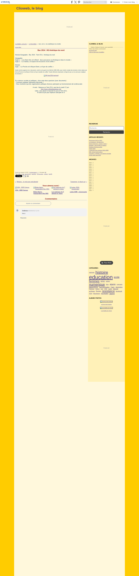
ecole (116, 277)
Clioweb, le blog (21, 44)
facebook (119, 291)
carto (110, 289)
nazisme (91, 272)
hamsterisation (104, 287)
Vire (107, 284)
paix (102, 289)
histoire (101, 272)
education (101, 277)
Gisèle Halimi (92, 148)
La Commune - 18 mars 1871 (96, 142)
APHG (103, 281)
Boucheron (96, 293)
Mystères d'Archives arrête (95, 147)
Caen (112, 287)
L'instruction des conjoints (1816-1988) (98, 150)
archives (92, 291)
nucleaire (104, 294)
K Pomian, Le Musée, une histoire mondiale (100, 153)
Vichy (90, 293)
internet (115, 289)
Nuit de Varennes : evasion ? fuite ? (98, 143)
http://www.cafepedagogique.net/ (51, 89)
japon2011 (93, 287)
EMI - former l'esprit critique (96, 152)
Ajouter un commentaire (33, 203)
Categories (33, 44)
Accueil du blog (93, 50)
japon (112, 294)
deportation (119, 287)
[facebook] (71, 2)
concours (119, 284)
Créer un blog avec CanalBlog (96, 52)
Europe (98, 291)
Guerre (97, 289)
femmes (94, 281)
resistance (108, 291)
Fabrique (91, 289)
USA (105, 289)
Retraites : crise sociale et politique (97, 145)
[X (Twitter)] (75, 2)
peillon (108, 281)
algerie (113, 284)
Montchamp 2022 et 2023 (95, 140)
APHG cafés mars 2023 (95, 155)
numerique (97, 284)
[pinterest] (79, 2)
